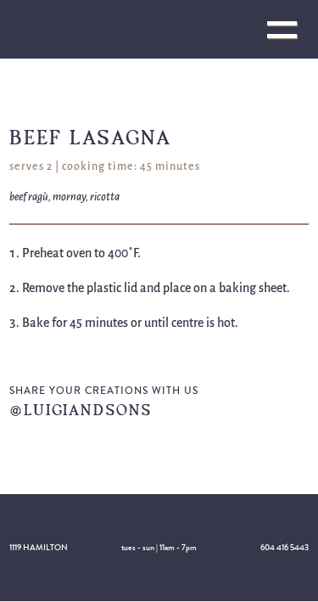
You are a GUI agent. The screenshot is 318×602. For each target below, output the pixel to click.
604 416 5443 (284, 548)
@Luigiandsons (80, 410)
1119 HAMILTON (38, 548)
